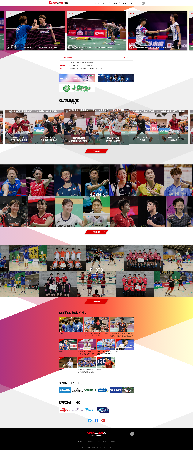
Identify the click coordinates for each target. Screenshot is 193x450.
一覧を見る (127, 57)
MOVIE (104, 3)
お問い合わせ (81, 441)
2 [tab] (93, 52)
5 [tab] (100, 52)
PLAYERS (114, 3)
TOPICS (93, 3)
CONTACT (134, 3)
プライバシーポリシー (101, 441)
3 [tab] (95, 52)
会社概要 (90, 441)
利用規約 (113, 441)
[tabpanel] (96, 30)
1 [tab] (91, 52)
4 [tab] (97, 52)
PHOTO (124, 3)
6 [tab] (102, 52)
